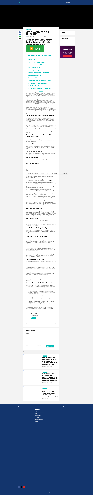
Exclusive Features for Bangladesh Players (39, 80)
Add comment (41, 36)
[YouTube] (24, 487)
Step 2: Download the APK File (36, 65)
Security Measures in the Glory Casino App (39, 88)
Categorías (67, 2)
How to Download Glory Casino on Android (39, 55)
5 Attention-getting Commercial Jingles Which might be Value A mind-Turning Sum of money (69, 49)
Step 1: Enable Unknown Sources (36, 62)
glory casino (41, 90)
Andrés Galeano (29, 36)
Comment (27, 333)
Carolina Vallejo (46, 366)
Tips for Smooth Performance (36, 86)
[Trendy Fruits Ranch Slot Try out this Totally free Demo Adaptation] (32, 393)
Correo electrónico (38, 345)
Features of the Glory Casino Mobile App (38, 72)
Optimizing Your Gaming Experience (37, 83)
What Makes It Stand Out (34, 75)
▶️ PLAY (35, 49)
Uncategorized (28, 29)
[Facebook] (19, 487)
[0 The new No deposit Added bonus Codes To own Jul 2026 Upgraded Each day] (64, 55)
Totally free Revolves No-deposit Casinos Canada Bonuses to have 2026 (69, 42)
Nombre (27, 345)
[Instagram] (21, 487)
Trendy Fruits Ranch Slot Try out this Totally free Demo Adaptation (49, 392)
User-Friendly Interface (34, 78)
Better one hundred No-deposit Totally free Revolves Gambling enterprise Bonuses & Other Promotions (49, 362)
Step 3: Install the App (34, 67)
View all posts (34, 318)
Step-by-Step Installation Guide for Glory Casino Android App (41, 58)
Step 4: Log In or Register (34, 70)
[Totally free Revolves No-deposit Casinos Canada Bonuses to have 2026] (64, 41)
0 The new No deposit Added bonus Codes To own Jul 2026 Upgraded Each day (69, 57)
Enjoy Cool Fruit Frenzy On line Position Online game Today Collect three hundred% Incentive (49, 377)
